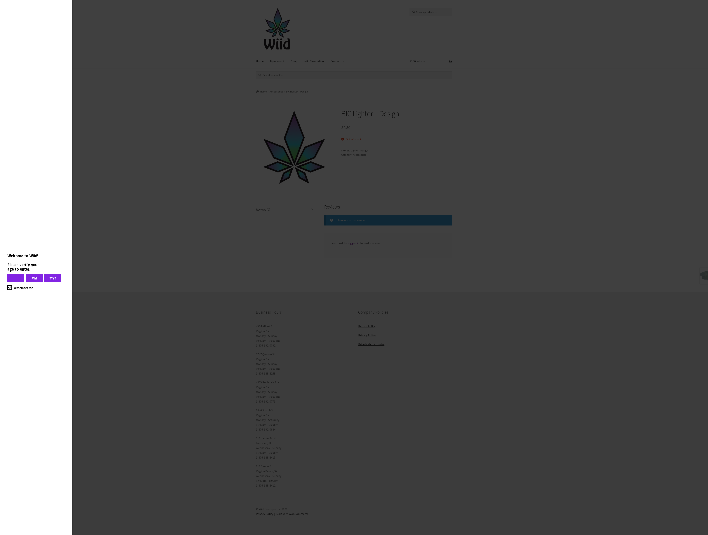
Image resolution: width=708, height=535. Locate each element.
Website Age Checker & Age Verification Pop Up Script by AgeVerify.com (703, 534)
